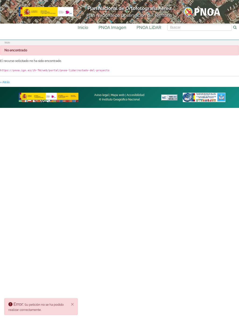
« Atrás (5, 82)
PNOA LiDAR (149, 27)
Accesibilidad (135, 95)
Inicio (83, 27)
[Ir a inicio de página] (222, 244)
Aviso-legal (101, 95)
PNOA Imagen (112, 27)
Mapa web (117, 95)
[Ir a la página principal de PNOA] (201, 11)
